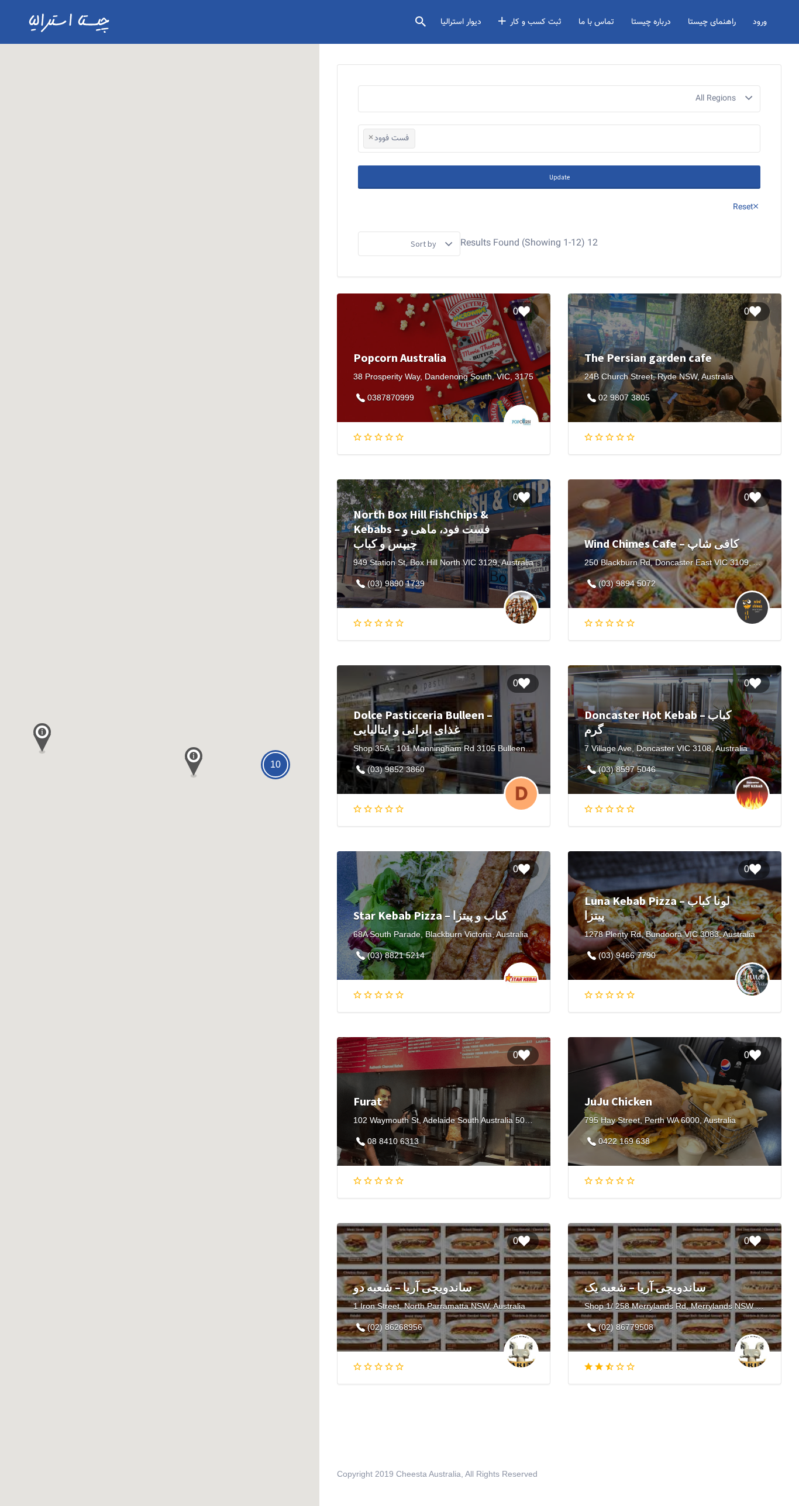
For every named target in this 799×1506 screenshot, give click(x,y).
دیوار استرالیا (460, 22)
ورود (760, 22)
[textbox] (421, 139)
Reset (743, 207)
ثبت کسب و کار (536, 22)
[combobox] (559, 139)
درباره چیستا (651, 22)
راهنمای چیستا (712, 22)
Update (559, 177)
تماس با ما (596, 22)
